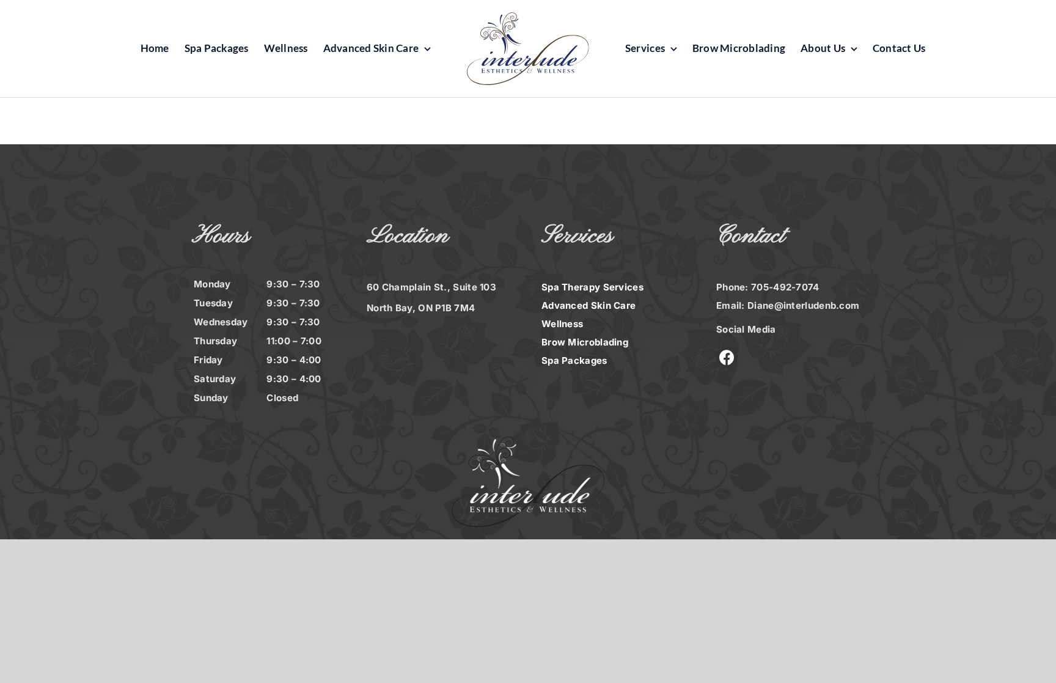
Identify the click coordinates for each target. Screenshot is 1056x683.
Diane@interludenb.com (803, 305)
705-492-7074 (785, 287)
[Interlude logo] (528, 18)
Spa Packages (574, 360)
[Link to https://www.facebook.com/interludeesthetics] (727, 357)
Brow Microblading (584, 342)
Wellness (562, 324)
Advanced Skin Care (588, 305)
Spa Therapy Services (592, 287)
